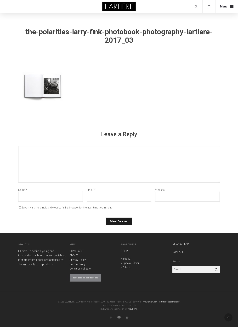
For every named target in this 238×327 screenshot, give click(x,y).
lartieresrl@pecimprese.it (169, 302)
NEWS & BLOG (180, 244)
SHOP (124, 251)
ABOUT (74, 255)
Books (126, 258)
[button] (226, 6)
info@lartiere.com (150, 302)
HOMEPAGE (76, 251)
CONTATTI (178, 251)
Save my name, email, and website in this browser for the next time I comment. (67, 207)
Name (22, 189)
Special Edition (131, 263)
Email (91, 189)
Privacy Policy (78, 259)
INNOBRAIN (132, 309)
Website (160, 189)
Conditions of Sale (80, 268)
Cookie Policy (77, 264)
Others (126, 267)
